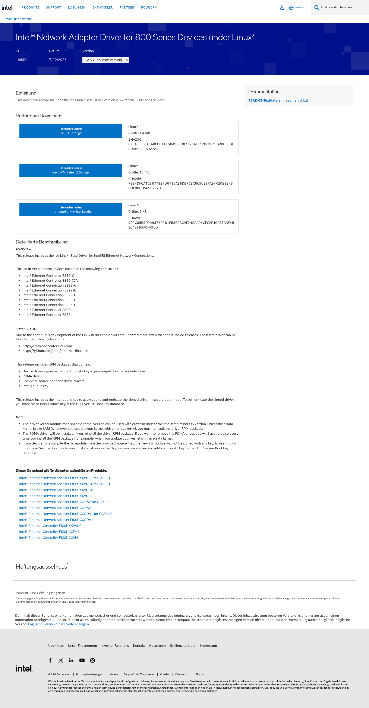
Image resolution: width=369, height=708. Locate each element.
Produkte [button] (30, 7)
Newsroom (157, 646)
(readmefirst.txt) (278, 100)
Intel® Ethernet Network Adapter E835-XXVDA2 (56, 496)
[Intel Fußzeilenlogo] (24, 668)
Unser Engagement (82, 646)
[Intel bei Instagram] (92, 661)
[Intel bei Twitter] (60, 661)
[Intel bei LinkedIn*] (71, 661)
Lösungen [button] (77, 7)
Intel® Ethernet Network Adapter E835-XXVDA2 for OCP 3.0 (65, 478)
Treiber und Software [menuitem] (18, 19)
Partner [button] (127, 7)
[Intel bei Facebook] (50, 661)
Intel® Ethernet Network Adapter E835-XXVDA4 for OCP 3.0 (65, 484)
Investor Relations (115, 646)
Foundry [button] (149, 7)
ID (17, 51)
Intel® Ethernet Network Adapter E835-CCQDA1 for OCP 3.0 (65, 514)
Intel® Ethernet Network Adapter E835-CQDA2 (55, 508)
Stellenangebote (183, 646)
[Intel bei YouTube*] (82, 661)
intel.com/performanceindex (213, 684)
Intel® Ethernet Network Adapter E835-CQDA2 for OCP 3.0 (64, 502)
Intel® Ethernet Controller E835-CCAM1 (49, 538)
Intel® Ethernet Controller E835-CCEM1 (49, 532)
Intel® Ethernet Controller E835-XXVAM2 (50, 526)
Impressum (208, 646)
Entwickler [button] (102, 7)
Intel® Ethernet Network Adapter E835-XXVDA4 (56, 490)
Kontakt (139, 646)
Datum (54, 51)
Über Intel (56, 646)
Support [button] (53, 7)
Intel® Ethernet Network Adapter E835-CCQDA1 (56, 520)
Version (88, 51)
